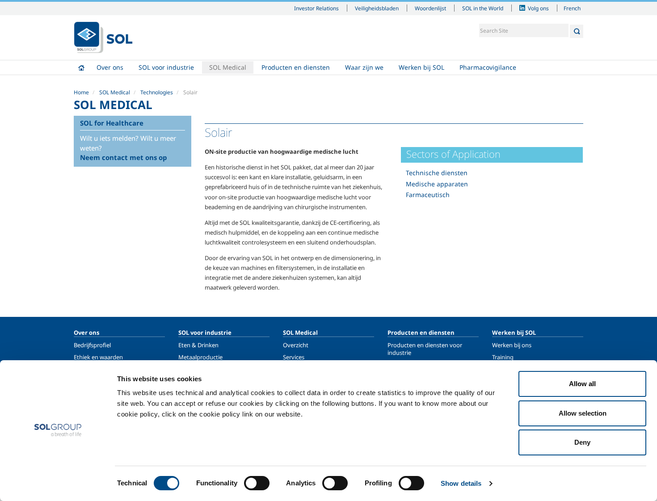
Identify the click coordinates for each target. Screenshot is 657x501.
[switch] (257, 483)
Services (293, 357)
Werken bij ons (511, 345)
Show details (461, 483)
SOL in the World (482, 8)
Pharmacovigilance (487, 67)
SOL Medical (227, 67)
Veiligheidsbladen (377, 8)
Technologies (156, 92)
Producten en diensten (295, 67)
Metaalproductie (200, 357)
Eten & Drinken (198, 345)
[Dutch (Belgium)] (103, 37)
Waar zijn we (364, 67)
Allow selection (582, 413)
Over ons (110, 67)
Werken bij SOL (421, 67)
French (572, 8)
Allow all (582, 383)
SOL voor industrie (166, 67)
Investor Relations (316, 8)
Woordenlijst (430, 8)
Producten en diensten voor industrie (424, 348)
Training (503, 357)
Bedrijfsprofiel (92, 345)
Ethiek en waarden (98, 357)
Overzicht (295, 345)
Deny (582, 442)
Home (81, 67)
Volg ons (538, 8)
